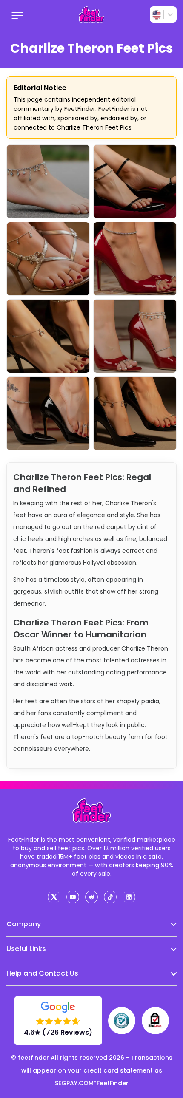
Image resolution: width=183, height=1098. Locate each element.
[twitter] (54, 897)
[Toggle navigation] (17, 14)
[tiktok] (110, 897)
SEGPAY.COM (74, 1083)
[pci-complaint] (121, 1020)
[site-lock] (155, 1020)
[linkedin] (129, 897)
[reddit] (91, 897)
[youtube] (72, 897)
